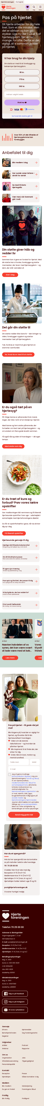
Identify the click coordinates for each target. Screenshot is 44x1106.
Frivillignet (25, 1098)
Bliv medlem (6, 1086)
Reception (6, 1073)
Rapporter (25, 1048)
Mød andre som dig (13, 446)
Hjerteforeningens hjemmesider (24, 800)
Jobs (23, 1058)
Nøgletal (5, 1036)
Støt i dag (10, 275)
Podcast (25, 1045)
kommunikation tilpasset (21, 776)
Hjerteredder (26, 1030)
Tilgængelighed (28, 1061)
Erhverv (5, 1030)
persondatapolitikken (29, 804)
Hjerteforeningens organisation (24, 791)
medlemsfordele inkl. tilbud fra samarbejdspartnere (24, 784)
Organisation (7, 1058)
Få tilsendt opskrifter (14, 533)
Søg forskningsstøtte (29, 1033)
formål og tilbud (32, 778)
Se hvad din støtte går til (22, 116)
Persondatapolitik (8, 1064)
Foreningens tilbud (29, 1089)
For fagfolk (19, 2)
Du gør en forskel (8, 1089)
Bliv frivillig (6, 1098)
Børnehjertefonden (9, 1033)
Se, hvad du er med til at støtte (18, 354)
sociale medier (17, 798)
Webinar (5, 1048)
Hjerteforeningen (7, 2)
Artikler (4, 1045)
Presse (24, 1073)
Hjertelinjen (6, 1077)
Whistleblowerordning (10, 1061)
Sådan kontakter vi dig (30, 1077)
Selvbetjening (27, 1086)
